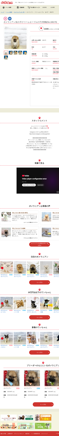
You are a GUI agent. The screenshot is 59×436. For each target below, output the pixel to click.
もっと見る (39, 282)
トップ (2, 12)
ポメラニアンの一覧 (19, 12)
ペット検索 (9, 12)
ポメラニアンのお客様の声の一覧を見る (39, 244)
